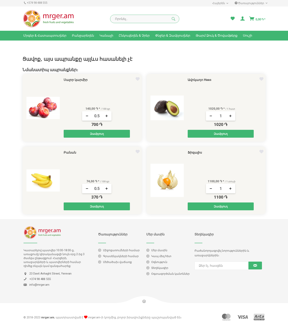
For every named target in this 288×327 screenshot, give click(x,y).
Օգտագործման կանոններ (170, 273)
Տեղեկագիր (159, 267)
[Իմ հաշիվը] (242, 19)
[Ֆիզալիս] (167, 180)
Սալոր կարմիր (76, 80)
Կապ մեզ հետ (161, 256)
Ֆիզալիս (195, 152)
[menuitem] (219, 3)
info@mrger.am (39, 284)
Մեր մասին (159, 250)
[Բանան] (43, 180)
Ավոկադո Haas (199, 80)
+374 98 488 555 (37, 2)
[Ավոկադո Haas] (167, 108)
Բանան (70, 152)
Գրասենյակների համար (121, 256)
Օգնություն (159, 262)
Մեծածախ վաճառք (117, 262)
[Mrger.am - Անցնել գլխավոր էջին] (49, 18)
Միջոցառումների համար (121, 250)
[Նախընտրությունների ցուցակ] (233, 19)
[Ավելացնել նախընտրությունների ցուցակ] (138, 79)
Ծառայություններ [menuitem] (251, 3)
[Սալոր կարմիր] (43, 108)
